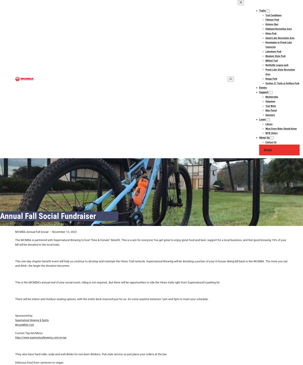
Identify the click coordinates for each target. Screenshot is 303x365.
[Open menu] (231, 79)
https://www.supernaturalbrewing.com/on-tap (40, 337)
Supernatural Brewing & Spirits (32, 320)
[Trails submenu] (268, 11)
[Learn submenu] (268, 119)
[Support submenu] (270, 92)
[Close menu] (241, 2)
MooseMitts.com (24, 324)
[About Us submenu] (272, 138)
